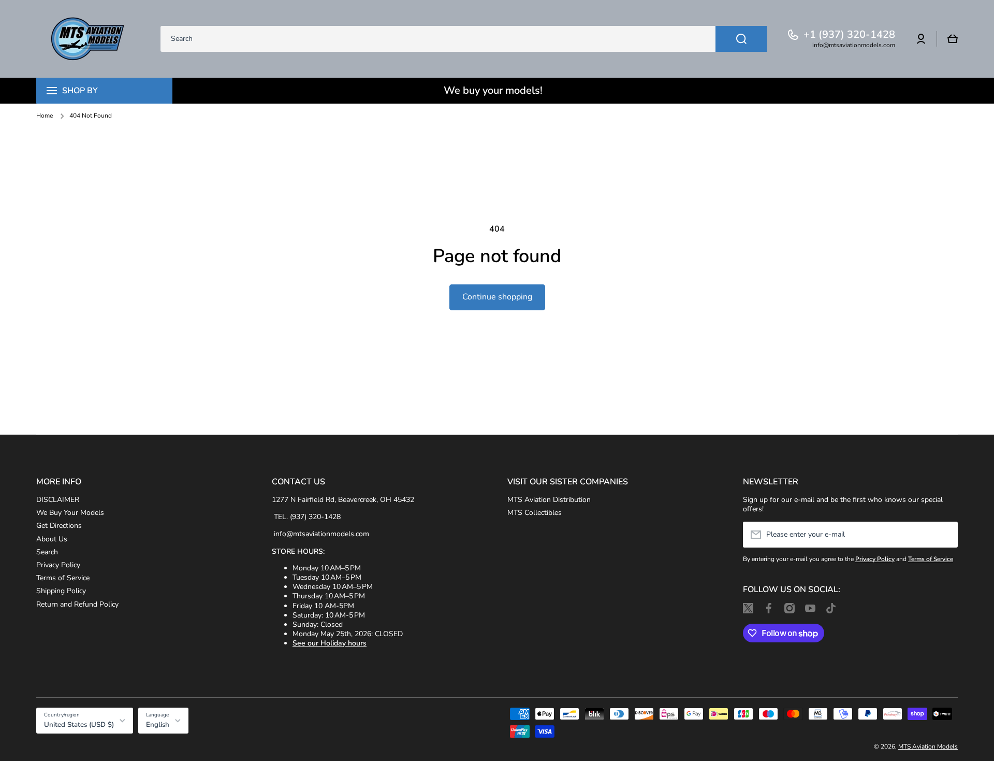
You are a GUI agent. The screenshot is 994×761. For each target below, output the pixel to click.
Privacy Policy (58, 565)
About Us (51, 539)
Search (47, 552)
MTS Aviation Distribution (549, 500)
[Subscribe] (945, 535)
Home (44, 116)
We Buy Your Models (70, 513)
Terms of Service (63, 578)
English (157, 724)
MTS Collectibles (534, 513)
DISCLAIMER (57, 500)
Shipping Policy (61, 591)
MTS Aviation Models (928, 746)
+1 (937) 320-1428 (849, 34)
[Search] (741, 39)
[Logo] (88, 39)
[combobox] (463, 39)
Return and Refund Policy (77, 604)
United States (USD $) (79, 724)
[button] (952, 39)
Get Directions (59, 525)
